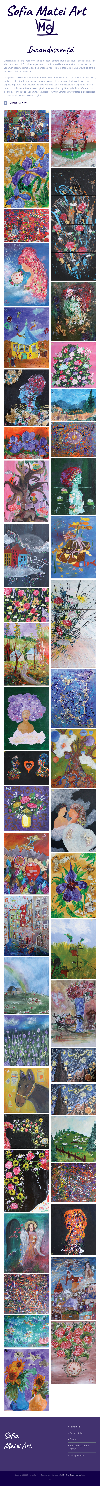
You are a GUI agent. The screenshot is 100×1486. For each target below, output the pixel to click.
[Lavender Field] (26, 1016)
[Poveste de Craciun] (73, 1258)
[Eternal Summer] (73, 581)
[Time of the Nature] (26, 111)
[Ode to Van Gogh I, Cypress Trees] (73, 390)
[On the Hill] (26, 958)
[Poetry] (73, 791)
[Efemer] (73, 283)
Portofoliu (75, 1426)
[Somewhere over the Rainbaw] (73, 1205)
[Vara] (73, 344)
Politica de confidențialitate (74, 1475)
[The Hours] (73, 424)
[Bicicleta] (73, 921)
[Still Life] (73, 981)
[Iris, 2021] (26, 428)
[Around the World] (26, 834)
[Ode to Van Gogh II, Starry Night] (73, 1050)
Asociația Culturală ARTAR (79, 1447)
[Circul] (26, 309)
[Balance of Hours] (26, 245)
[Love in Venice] (26, 897)
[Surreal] (73, 111)
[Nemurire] (26, 1151)
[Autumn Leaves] (26, 625)
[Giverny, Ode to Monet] (26, 1317)
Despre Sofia (76, 1433)
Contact (74, 1439)
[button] (50, 103)
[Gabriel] (26, 1215)
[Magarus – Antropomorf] (26, 1069)
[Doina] (73, 1118)
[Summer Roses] (26, 590)
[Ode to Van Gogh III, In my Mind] (73, 1085)
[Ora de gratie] (73, 1322)
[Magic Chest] (73, 518)
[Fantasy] (26, 462)
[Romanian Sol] (26, 1115)
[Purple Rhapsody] (26, 688)
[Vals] (73, 854)
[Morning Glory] (26, 145)
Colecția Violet (77, 1455)
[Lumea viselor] (26, 525)
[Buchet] (26, 788)
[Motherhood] (26, 371)
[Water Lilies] (73, 459)
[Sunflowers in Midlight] (26, 1350)
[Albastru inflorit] (73, 169)
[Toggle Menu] (94, 20)
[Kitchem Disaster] (26, 210)
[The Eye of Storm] (73, 670)
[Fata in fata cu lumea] (26, 752)
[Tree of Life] (73, 730)
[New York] (73, 1165)
